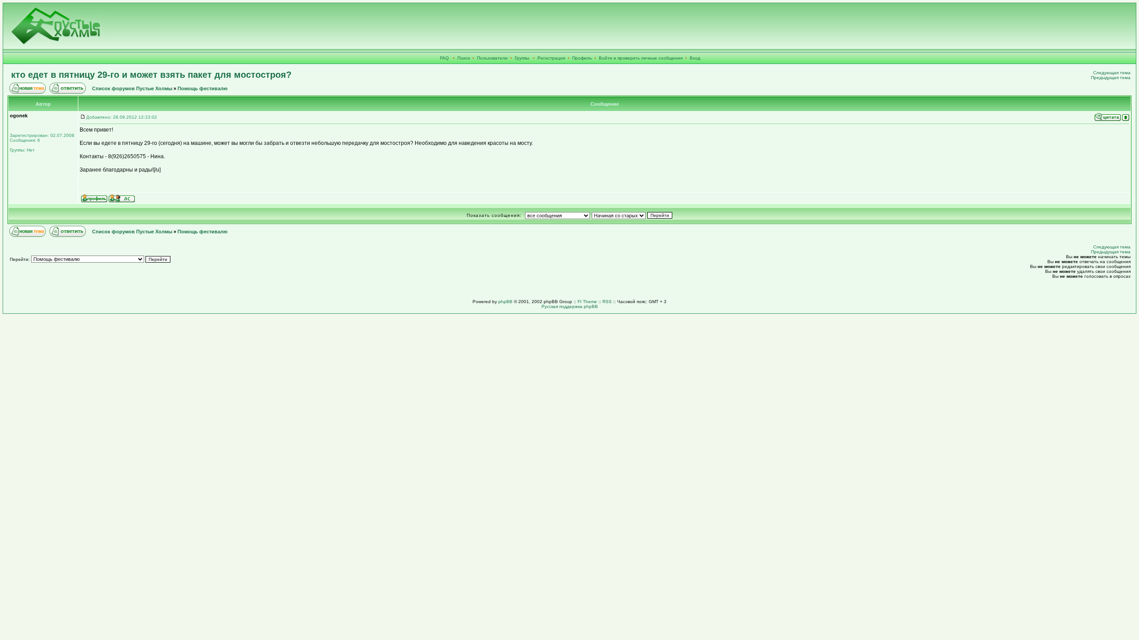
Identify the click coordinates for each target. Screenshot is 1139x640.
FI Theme (587, 301)
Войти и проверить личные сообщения (641, 58)
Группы (522, 58)
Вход (695, 58)
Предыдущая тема (1111, 77)
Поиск (463, 58)
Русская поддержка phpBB (569, 306)
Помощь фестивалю (202, 88)
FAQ (444, 58)
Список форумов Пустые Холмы (132, 88)
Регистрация (551, 58)
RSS (607, 301)
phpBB (505, 301)
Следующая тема (1112, 72)
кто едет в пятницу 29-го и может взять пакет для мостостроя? (151, 75)
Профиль (582, 58)
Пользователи (492, 58)
